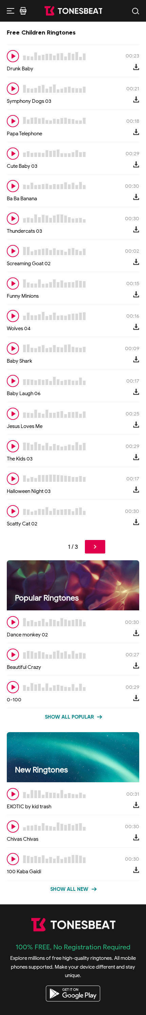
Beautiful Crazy (24, 667)
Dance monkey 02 (27, 635)
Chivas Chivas (22, 839)
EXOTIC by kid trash (29, 807)
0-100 (14, 700)
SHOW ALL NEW (69, 889)
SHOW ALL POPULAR (69, 717)
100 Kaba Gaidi (24, 872)
